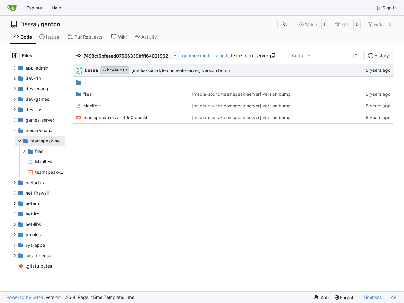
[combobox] (324, 55)
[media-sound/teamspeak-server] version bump (180, 70)
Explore (34, 7)
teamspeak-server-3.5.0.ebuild (115, 117)
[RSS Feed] (284, 24)
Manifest (92, 105)
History (381, 55)
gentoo (50, 24)
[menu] (321, 297)
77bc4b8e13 (114, 70)
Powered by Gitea (24, 297)
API (394, 297)
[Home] (12, 8)
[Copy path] (272, 55)
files (87, 94)
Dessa (28, 24)
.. (84, 82)
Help (56, 7)
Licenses (373, 297)
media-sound (213, 55)
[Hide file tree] (15, 55)
